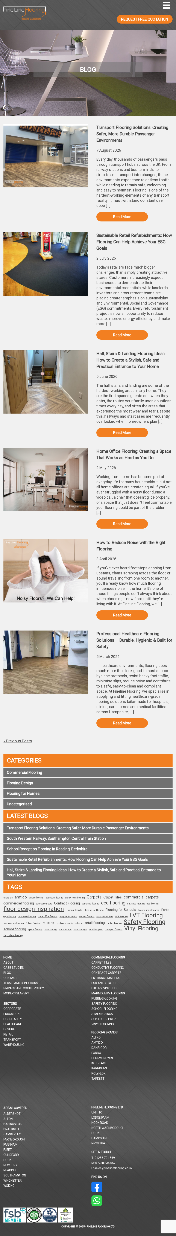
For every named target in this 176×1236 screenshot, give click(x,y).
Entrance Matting (105, 978)
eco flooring (113, 903)
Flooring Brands (74, 910)
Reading (9, 1170)
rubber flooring (114, 923)
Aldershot (12, 1113)
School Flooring (104, 1008)
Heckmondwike (102, 1058)
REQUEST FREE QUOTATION (144, 19)
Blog (7, 972)
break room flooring (75, 897)
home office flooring (48, 916)
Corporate (12, 1008)
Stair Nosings (102, 1014)
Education (11, 1014)
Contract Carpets (106, 972)
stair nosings (80, 929)
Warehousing (13, 1044)
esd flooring (153, 903)
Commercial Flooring (24, 772)
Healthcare (12, 1024)
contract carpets (44, 903)
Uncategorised (19, 804)
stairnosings (65, 929)
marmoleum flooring (13, 923)
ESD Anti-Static (103, 983)
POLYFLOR (48, 923)
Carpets (94, 897)
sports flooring (35, 929)
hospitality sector (68, 916)
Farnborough (14, 1139)
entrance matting (136, 903)
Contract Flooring (67, 903)
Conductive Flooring (107, 967)
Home (7, 957)
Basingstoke (13, 1124)
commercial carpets (141, 897)
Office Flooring (33, 923)
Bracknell (11, 1129)
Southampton (14, 1175)
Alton (8, 1119)
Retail (8, 1034)
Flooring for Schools (120, 910)
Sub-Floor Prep (103, 1019)
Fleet (7, 1149)
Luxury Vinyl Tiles (105, 988)
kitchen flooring (86, 916)
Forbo (165, 910)
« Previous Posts (17, 741)
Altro (96, 1037)
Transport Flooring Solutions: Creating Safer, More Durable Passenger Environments (78, 828)
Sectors (10, 1003)
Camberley (12, 1134)
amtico (21, 897)
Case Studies (13, 967)
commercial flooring (18, 903)
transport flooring (113, 929)
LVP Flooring (121, 916)
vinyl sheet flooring (13, 935)
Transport (12, 1039)
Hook (7, 1160)
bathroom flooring (54, 897)
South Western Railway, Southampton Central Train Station (56, 838)
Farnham (10, 1144)
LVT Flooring (146, 915)
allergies (8, 897)
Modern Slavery (16, 993)
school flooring (14, 929)
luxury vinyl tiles (104, 916)
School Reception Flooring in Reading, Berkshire (47, 849)
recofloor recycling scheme (69, 923)
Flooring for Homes (23, 793)
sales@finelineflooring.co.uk (113, 1168)
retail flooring (95, 923)
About (8, 962)
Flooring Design (20, 783)
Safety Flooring (144, 921)
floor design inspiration (33, 909)
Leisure (9, 1029)
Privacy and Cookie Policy (23, 988)
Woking (8, 1185)
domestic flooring (90, 903)
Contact (10, 978)
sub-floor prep (96, 929)
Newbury (10, 1165)
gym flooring (9, 916)
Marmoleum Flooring (108, 993)
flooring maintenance (148, 910)
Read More (122, 216)
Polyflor (98, 1073)
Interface (99, 1063)
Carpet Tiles (112, 897)
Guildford (11, 1155)
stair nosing (50, 929)
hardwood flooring (27, 916)
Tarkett (98, 1078)
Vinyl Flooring (141, 928)
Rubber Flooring (104, 998)
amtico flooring (36, 897)
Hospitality (12, 1019)
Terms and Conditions (20, 983)
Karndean (99, 1068)
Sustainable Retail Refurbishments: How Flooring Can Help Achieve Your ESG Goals (77, 859)
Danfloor (99, 1047)
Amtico (97, 1042)
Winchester (12, 1180)
